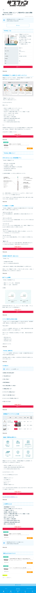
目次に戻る (5, 71)
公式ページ (18, 66)
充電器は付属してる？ (7, 388)
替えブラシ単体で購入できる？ (9, 395)
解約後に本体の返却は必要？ (8, 372)
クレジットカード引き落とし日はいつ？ (11, 398)
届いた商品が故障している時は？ (9, 385)
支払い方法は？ (6, 379)
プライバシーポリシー (29, 588)
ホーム (6, 588)
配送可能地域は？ (6, 382)
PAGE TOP (18, 584)
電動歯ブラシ (5, 575)
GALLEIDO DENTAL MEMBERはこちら (10, 496)
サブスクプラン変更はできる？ (9, 391)
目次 (17, 25)
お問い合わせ (18, 588)
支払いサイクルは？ (7, 401)
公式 (15, 421)
